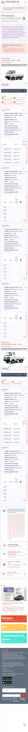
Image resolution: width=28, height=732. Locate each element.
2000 (18, 531)
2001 (14, 531)
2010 (10, 525)
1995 (23, 533)
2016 (18, 520)
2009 (14, 525)
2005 (14, 528)
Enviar (23, 695)
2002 (10, 531)
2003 (23, 528)
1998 (10, 533)
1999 (23, 531)
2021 (14, 517)
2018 (10, 520)
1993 (14, 536)
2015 (23, 520)
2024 (18, 515)
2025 (14, 515)
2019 (23, 517)
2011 (23, 523)
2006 (10, 528)
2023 (23, 515)
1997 (14, 533)
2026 (10, 515)
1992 (18, 536)
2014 (10, 523)
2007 (23, 525)
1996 (18, 533)
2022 (10, 517)
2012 (18, 523)
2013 (14, 523)
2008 (18, 525)
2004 (18, 528)
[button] (14, 9)
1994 (10, 536)
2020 (18, 517)
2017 (14, 520)
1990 (10, 538)
